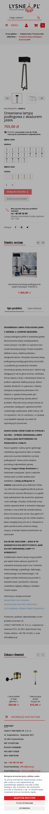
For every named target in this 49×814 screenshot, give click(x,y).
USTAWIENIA (24, 808)
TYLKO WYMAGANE (24, 803)
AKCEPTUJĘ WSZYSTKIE (24, 798)
